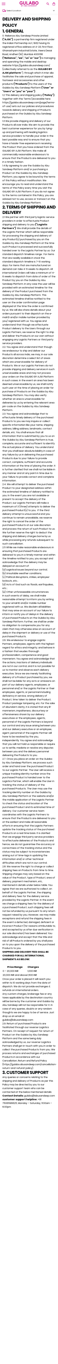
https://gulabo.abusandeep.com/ (31, 65)
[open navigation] (3, 3)
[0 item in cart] (54, 4)
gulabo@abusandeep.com (17, 1020)
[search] (48, 4)
